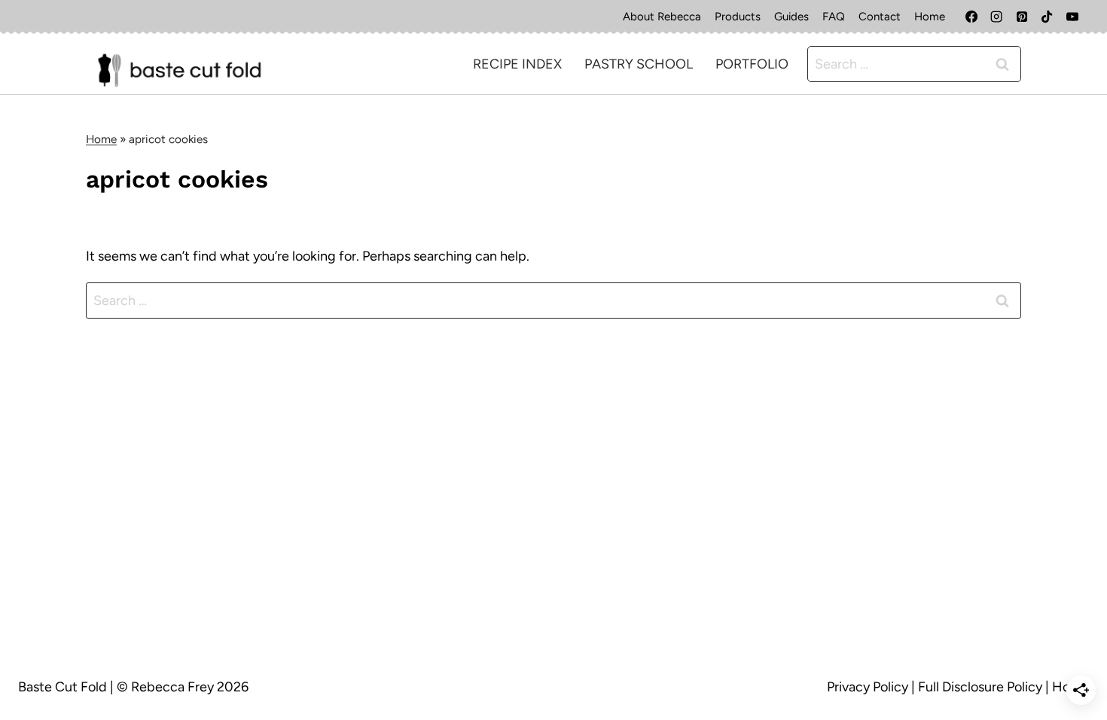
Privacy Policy (867, 687)
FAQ (833, 16)
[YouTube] (1072, 17)
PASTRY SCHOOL (638, 64)
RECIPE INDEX (517, 64)
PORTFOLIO (751, 64)
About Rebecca (662, 16)
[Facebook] (971, 17)
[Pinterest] (1022, 17)
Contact (879, 16)
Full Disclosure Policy (980, 687)
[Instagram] (996, 17)
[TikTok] (1047, 17)
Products (738, 16)
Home (929, 16)
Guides (791, 16)
